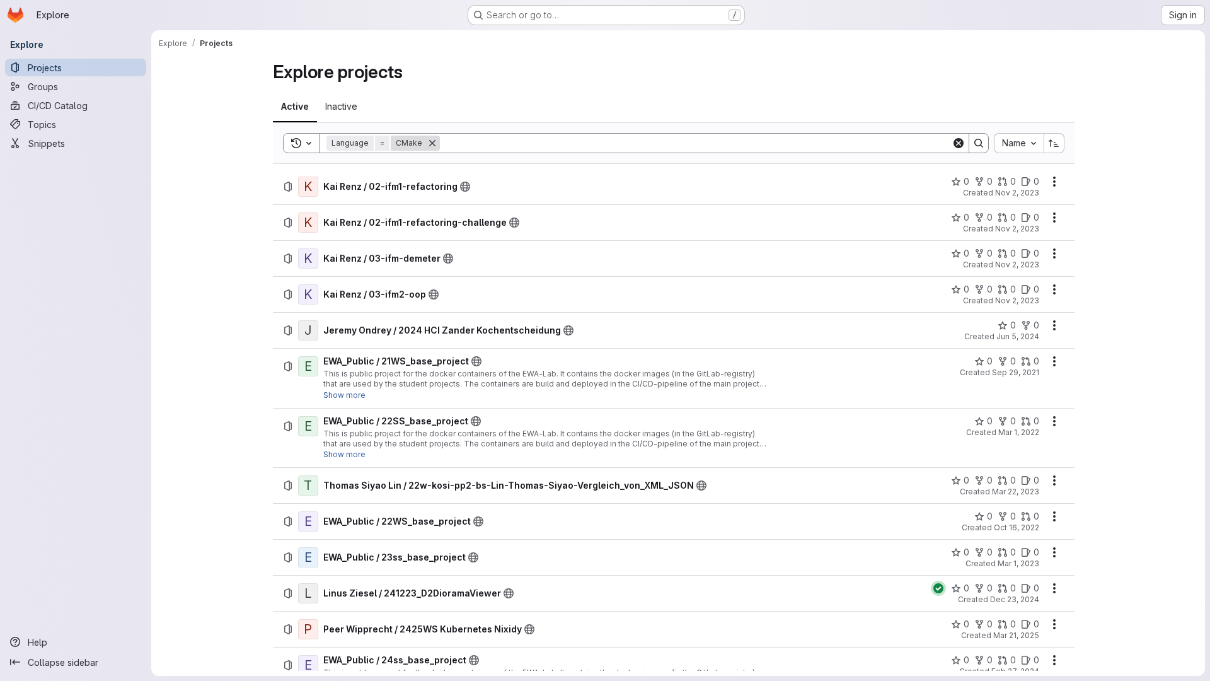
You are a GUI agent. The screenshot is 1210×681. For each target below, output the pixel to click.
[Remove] (432, 143)
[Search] (979, 143)
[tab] (295, 106)
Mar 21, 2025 (1016, 635)
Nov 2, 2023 (1017, 192)
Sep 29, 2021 (1015, 372)
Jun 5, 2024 (1017, 336)
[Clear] (958, 143)
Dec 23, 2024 (1014, 599)
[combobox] (1019, 143)
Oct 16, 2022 (1016, 527)
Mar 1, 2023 (1018, 563)
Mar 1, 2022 (1018, 432)
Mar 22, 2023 (1015, 491)
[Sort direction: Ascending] (1054, 143)
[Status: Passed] (938, 588)
